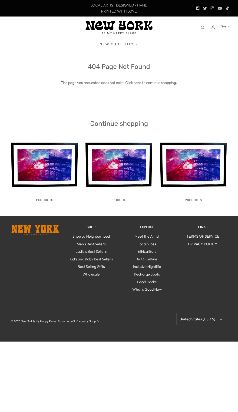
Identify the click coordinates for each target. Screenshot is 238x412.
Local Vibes (147, 244)
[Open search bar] (202, 27)
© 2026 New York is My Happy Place (33, 321)
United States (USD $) (197, 319)
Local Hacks (147, 281)
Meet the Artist (147, 236)
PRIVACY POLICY (202, 244)
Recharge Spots (147, 274)
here (137, 82)
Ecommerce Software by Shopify (78, 321)
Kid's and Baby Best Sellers (91, 259)
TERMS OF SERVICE (202, 236)
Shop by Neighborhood (91, 236)
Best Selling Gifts (91, 266)
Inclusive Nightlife (147, 266)
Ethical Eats (147, 251)
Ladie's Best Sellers (91, 251)
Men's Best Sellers (91, 244)
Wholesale (91, 274)
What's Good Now (147, 289)
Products (44, 200)
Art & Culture (146, 259)
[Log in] (213, 27)
